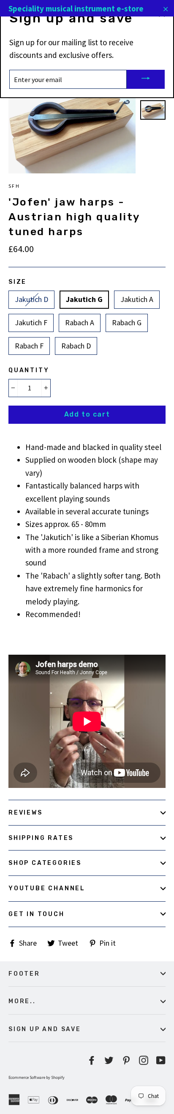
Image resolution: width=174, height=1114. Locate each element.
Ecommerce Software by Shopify (36, 1077)
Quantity (28, 370)
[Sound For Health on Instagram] (143, 1059)
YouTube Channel (46, 888)
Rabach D (76, 346)
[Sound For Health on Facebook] (91, 1059)
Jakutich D (31, 299)
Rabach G (126, 322)
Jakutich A (136, 299)
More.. (22, 1001)
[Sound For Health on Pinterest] (126, 1059)
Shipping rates (40, 837)
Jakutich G (84, 299)
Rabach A (79, 322)
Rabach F (29, 346)
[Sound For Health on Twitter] (109, 1059)
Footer (24, 973)
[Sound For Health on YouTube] (161, 1059)
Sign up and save (44, 1029)
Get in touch (36, 914)
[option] (72, 126)
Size (17, 281)
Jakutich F (31, 322)
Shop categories (45, 862)
